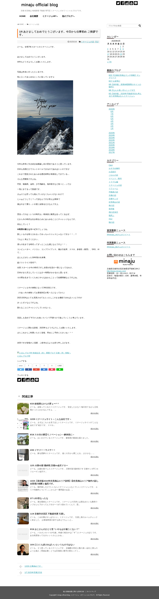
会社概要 (34, 16)
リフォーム (113, 189)
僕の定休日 (113, 212)
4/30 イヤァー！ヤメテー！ (43, 450)
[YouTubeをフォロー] (131, 3)
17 (108, 54)
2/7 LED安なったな (39, 498)
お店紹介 (112, 172)
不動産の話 (113, 192)
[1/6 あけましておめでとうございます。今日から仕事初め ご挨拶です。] (44, 369)
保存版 (111, 209)
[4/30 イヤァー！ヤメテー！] (23, 455)
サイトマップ (91, 591)
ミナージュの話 (87, 42)
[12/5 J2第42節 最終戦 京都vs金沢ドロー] (23, 470)
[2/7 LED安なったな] (23, 503)
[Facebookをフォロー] (122, 3)
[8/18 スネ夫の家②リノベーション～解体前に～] (23, 439)
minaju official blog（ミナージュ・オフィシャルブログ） (76, 595)
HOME (22, 16)
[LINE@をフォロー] (136, 3)
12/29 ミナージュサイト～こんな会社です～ (50, 419)
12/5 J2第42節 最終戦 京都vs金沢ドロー (49, 465)
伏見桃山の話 (114, 202)
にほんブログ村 (23, 356)
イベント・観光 (115, 179)
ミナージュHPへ (50, 16)
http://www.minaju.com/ (116, 271)
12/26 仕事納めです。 (34, 566)
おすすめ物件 (114, 168)
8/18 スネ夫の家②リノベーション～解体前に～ (52, 434)
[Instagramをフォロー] (127, 3)
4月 (112, 121)
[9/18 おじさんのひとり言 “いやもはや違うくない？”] (23, 534)
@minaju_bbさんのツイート (118, 247)
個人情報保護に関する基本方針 (73, 591)
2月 (112, 126)
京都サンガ (113, 199)
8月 (112, 112)
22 (121, 54)
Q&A (111, 165)
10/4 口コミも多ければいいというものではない (52, 545)
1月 (112, 129)
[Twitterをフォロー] (118, 3)
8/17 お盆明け (114, 81)
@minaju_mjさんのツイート (118, 235)
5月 (112, 119)
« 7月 (109, 62)
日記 (97, 42)
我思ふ (111, 216)
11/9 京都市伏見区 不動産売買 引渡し (47, 514)
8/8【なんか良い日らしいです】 (122, 90)
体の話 (111, 205)
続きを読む (95, 413)
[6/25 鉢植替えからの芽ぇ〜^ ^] (23, 408)
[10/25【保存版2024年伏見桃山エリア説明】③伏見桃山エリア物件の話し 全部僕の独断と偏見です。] (23, 485)
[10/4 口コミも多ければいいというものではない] (23, 549)
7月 (112, 114)
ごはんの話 (113, 175)
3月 (112, 124)
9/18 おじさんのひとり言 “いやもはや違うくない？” (54, 529)
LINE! (60, 366)
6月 (112, 116)
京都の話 (112, 195)
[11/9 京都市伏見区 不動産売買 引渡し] (23, 518)
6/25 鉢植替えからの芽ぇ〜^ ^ (44, 404)
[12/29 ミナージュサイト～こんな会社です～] (23, 424)
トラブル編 (113, 182)
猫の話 (111, 222)
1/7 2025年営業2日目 (33, 572)
